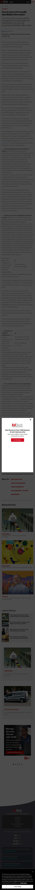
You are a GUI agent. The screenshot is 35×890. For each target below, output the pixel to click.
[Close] (33, 872)
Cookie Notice (23, 883)
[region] (17, 879)
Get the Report (17, 440)
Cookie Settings (17, 886)
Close (30, 419)
